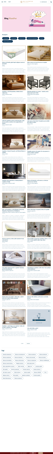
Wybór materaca (17, 372)
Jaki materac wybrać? (7, 372)
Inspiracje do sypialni (32, 38)
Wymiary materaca (36, 369)
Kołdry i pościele (21, 366)
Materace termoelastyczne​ (20, 354)
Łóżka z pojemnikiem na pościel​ (8, 366)
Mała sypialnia (15, 375)
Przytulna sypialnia (36, 375)
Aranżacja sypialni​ (39, 366)
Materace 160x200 (37, 372)
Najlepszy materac (6, 375)
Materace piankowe (18, 378)
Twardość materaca (26, 369)
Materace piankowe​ (32, 354)
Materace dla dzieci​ (42, 357)
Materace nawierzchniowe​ (8, 363)
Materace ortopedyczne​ (31, 360)
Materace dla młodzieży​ (7, 360)
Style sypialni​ (5, 369)
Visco (45, 372)
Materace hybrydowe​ (19, 357)
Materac (21, 38)
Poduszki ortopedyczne (7, 354)
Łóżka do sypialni (27, 372)
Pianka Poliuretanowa (7, 378)
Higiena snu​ (30, 366)
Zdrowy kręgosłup (7, 41)
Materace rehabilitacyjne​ (44, 360)
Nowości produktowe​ (15, 369)
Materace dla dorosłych (19, 360)
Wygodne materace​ (19, 363)
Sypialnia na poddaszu (26, 375)
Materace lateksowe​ (43, 354)
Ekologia (6, 38)
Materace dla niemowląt (30, 357)
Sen (41, 38)
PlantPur (13, 38)
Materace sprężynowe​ (7, 357)
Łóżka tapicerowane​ (30, 363)
